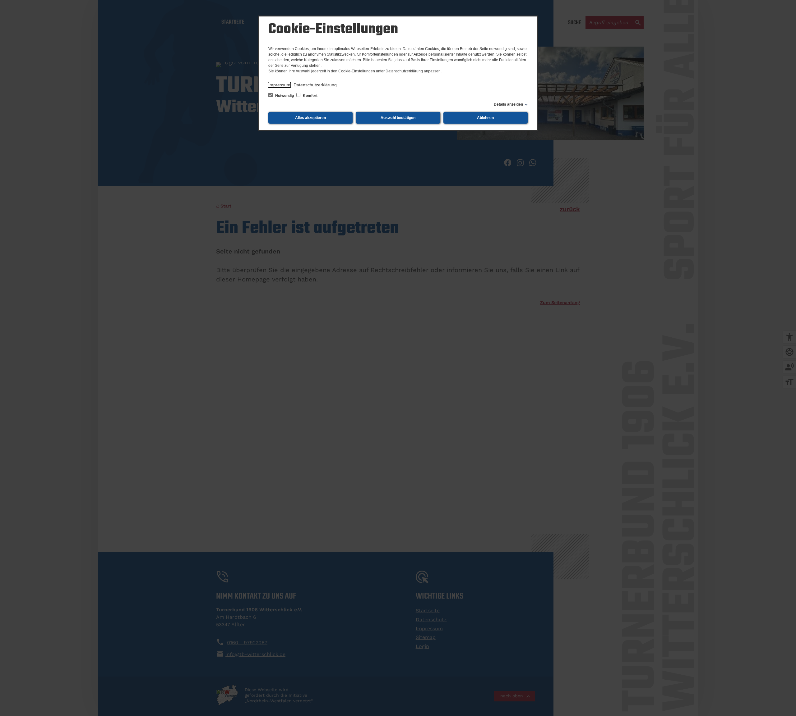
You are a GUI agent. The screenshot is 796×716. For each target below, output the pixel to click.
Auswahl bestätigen (398, 118)
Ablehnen (485, 118)
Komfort (309, 95)
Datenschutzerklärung (315, 84)
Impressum (279, 84)
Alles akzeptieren (310, 118)
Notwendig (284, 95)
